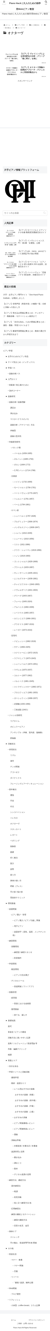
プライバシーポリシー (36, 1320)
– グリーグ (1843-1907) (22, 596)
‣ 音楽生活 (12, 1254)
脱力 (12, 863)
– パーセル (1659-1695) (22, 453)
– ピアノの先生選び (21, 975)
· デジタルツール (17, 981)
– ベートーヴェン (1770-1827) (25, 493)
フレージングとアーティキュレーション (27, 784)
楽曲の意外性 (15, 436)
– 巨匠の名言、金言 (21, 1226)
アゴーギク (15, 772)
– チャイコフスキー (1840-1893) (26, 584)
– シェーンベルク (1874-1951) (25, 664)
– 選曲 (15, 1134)
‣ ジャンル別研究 (15, 715)
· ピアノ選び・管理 (18, 915)
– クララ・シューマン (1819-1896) (27, 550)
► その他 (9, 1248)
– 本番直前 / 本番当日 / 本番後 (25, 1146)
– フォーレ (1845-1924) (22, 601)
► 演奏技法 (10, 744)
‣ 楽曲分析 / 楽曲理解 (16, 402)
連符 (12, 761)
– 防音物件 (17, 958)
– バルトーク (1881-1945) (23, 681)
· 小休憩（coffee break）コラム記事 (25, 1305)
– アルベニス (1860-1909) (23, 607)
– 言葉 (15, 1271)
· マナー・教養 (16, 1260)
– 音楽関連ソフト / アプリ (23, 986)
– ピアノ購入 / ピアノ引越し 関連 (26, 920)
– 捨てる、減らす (20, 1015)
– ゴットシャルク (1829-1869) (25, 562)
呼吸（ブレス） (16, 886)
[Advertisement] (25, 43)
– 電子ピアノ (18, 926)
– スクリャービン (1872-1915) (25, 653)
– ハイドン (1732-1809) (22, 482)
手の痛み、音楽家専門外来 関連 (23, 1243)
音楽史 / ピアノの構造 (17, 1032)
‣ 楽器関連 (12, 909)
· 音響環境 (14, 947)
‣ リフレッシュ (14, 1300)
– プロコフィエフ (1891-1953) (25, 693)
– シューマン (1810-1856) (23, 539)
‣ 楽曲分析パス (14, 374)
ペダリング (15, 841)
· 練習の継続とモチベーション (22, 1214)
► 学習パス (10, 368)
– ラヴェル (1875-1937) (22, 670)
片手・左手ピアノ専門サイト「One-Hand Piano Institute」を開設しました (23, 296)
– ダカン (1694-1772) (21, 465)
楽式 (10, 1026)
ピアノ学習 (8, 351)
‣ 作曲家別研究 (14, 442)
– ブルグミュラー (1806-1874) (25, 522)
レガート (14, 835)
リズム (13, 755)
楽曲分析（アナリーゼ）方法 (22, 425)
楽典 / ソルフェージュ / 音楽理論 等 (22, 1043)
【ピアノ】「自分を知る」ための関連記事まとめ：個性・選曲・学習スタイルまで (24, 323)
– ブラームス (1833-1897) (23, 567)
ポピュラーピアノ (17, 727)
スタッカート (15, 829)
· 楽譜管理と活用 (17, 1152)
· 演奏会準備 (15, 1140)
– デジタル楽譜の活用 (22, 1174)
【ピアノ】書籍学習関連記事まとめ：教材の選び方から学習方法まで (24, 332)
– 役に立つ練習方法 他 (22, 1203)
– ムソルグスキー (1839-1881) (25, 579)
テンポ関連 (15, 767)
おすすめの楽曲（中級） (25, 1106)
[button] (44, 213)
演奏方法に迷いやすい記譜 (19, 1038)
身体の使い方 (15, 881)
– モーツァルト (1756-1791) (24, 488)
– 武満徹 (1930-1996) (21, 704)
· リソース (14, 1277)
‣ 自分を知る (13, 1066)
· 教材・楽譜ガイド (18, 1083)
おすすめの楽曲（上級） (25, 1112)
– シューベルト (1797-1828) (24, 516)
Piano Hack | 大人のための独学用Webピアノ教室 (25, 6)
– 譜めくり (17, 1163)
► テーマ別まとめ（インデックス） (21, 362)
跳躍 (12, 852)
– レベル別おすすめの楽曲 (24, 1089)
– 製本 (15, 1169)
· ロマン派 (14, 510)
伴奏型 (13, 431)
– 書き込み (17, 1157)
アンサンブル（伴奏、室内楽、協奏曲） (27, 732)
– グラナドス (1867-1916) (23, 624)
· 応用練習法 (15, 1209)
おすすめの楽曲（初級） (25, 1095)
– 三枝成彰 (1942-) (20, 710)
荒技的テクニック (17, 898)
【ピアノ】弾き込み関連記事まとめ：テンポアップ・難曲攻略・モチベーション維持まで (23, 314)
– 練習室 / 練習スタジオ (22, 952)
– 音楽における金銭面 (22, 1003)
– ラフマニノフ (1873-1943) (24, 658)
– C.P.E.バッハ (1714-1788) (24, 470)
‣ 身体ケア (12, 1231)
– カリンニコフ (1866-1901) (24, 619)
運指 (12, 795)
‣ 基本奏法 (12, 789)
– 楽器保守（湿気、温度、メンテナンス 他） (29, 933)
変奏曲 (13, 738)
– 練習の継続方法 (20, 1220)
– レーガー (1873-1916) (22, 630)
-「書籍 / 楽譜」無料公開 (23, 1283)
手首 (12, 801)
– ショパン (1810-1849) (22, 533)
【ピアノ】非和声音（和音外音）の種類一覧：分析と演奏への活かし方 (24, 305)
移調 (10, 1055)
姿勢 (12, 869)
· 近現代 (13, 636)
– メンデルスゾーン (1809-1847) (26, 527)
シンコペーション (17, 812)
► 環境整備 (10, 903)
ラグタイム (15, 721)
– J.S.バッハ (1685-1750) (23, 459)
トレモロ (14, 818)
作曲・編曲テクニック (17, 1049)
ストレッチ (15, 1237)
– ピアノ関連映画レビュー (24, 1129)
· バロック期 (15, 448)
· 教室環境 (14, 969)
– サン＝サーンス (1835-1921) (25, 573)
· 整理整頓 (14, 1009)
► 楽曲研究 (10, 396)
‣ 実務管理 (12, 992)
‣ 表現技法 (12, 749)
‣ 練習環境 (12, 941)
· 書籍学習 (14, 1078)
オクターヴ (15, 824)
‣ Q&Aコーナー (14, 391)
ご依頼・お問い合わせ (25, 1323)
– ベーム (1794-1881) (21, 505)
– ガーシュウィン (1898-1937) (25, 698)
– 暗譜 (15, 1191)
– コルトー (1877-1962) (22, 675)
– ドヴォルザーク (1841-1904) (25, 590)
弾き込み (14, 413)
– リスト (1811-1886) (21, 544)
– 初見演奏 (17, 1197)
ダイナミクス (15, 778)
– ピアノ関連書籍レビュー (24, 1123)
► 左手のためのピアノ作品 (17, 356)
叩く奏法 (14, 858)
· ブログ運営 (15, 1294)
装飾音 (13, 846)
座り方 (13, 875)
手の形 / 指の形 (16, 892)
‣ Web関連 (12, 1288)
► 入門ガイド (11, 379)
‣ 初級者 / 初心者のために (18, 385)
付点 (12, 806)
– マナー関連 (18, 1266)
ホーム (13, 1320)
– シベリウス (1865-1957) (23, 613)
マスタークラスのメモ (19, 419)
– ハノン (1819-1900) (21, 556)
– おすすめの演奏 (20, 1117)
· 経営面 (13, 998)
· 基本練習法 (15, 1186)
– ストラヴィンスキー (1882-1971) (27, 687)
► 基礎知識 (10, 1021)
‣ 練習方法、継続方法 (17, 1180)
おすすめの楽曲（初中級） (26, 1100)
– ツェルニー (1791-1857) (23, 499)
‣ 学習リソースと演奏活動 (19, 1072)
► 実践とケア (11, 1060)
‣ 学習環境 (12, 964)
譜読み (13, 408)
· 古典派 (13, 476)
